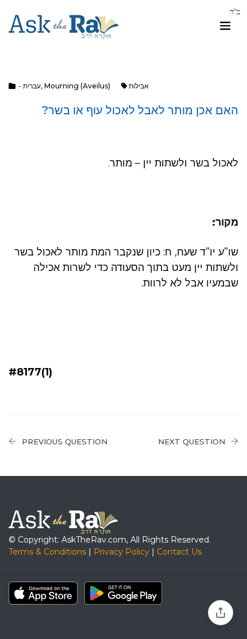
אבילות (139, 86)
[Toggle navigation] (225, 26)
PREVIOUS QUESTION (64, 441)
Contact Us (179, 552)
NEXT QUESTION (191, 441)
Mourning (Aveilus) (77, 86)
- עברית (29, 86)
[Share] (220, 612)
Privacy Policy (121, 552)
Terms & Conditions (47, 552)
